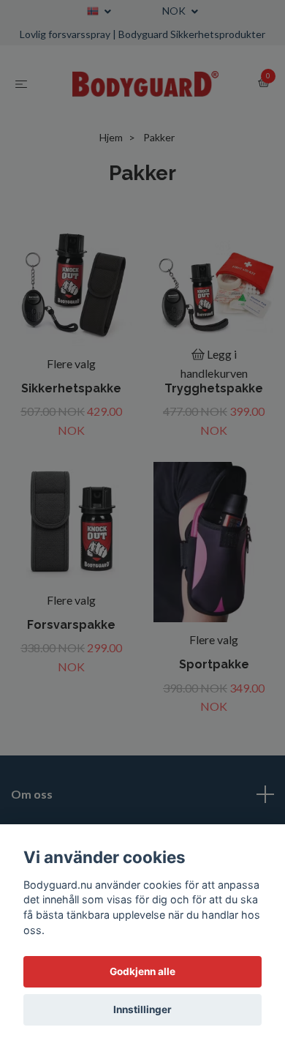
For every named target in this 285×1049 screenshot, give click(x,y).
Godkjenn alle (142, 971)
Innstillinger (142, 1009)
